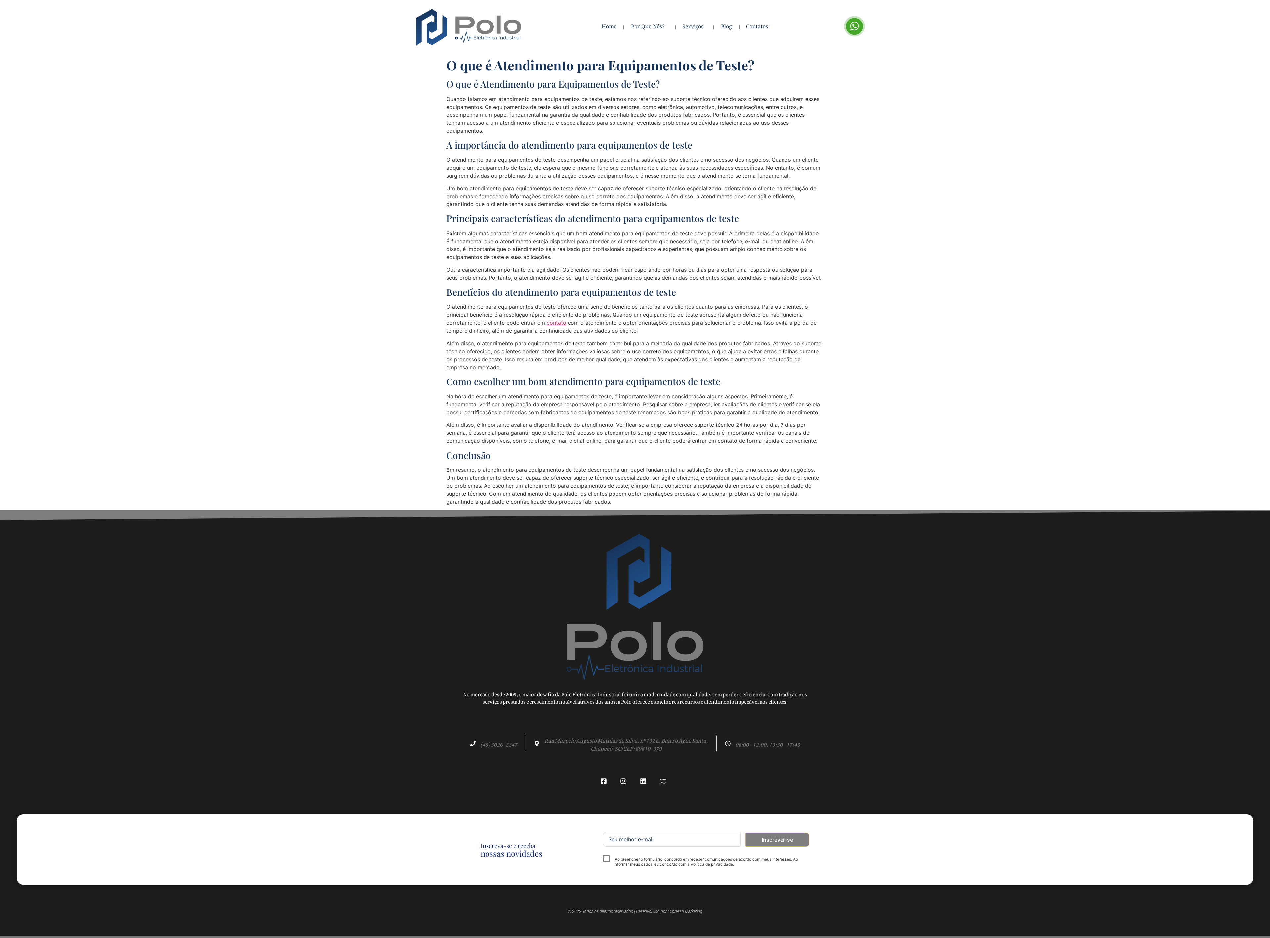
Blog (726, 27)
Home (609, 27)
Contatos (757, 27)
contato (556, 322)
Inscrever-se (777, 839)
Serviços (692, 27)
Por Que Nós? (648, 27)
